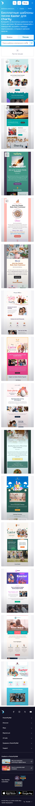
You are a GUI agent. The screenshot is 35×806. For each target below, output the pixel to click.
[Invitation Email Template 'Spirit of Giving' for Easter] (17, 359)
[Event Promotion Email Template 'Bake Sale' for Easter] (17, 266)
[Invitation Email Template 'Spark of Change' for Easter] (17, 591)
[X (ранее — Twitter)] (25, 712)
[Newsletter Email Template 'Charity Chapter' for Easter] (17, 127)
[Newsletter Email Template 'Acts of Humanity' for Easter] (17, 313)
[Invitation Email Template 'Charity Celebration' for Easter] (17, 637)
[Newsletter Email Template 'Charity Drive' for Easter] (17, 405)
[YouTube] (31, 712)
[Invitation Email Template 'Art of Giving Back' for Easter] (17, 498)
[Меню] (32, 3)
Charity (22, 8)
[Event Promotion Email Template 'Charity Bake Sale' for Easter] (17, 220)
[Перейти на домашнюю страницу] (2, 3)
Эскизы (9, 37)
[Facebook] (14, 712)
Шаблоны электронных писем (8, 8)
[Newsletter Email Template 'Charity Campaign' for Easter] (17, 81)
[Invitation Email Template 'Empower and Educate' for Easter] (17, 544)
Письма (26, 37)
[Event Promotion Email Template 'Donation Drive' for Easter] (17, 452)
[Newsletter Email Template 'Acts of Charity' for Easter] (17, 684)
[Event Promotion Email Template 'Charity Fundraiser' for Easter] (17, 173)
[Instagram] (19, 712)
